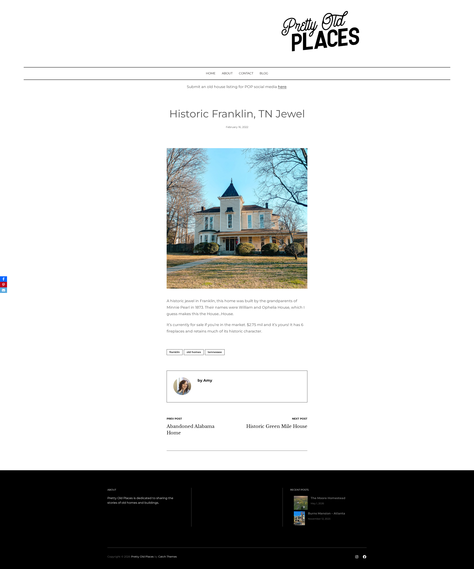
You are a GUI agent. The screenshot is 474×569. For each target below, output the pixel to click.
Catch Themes (167, 556)
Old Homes (194, 352)
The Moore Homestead (328, 498)
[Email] (3, 290)
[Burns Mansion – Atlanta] (299, 519)
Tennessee (215, 352)
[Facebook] (3, 279)
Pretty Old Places (142, 556)
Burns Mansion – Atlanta (326, 513)
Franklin (174, 352)
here (282, 87)
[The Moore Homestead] (301, 503)
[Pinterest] (3, 284)
